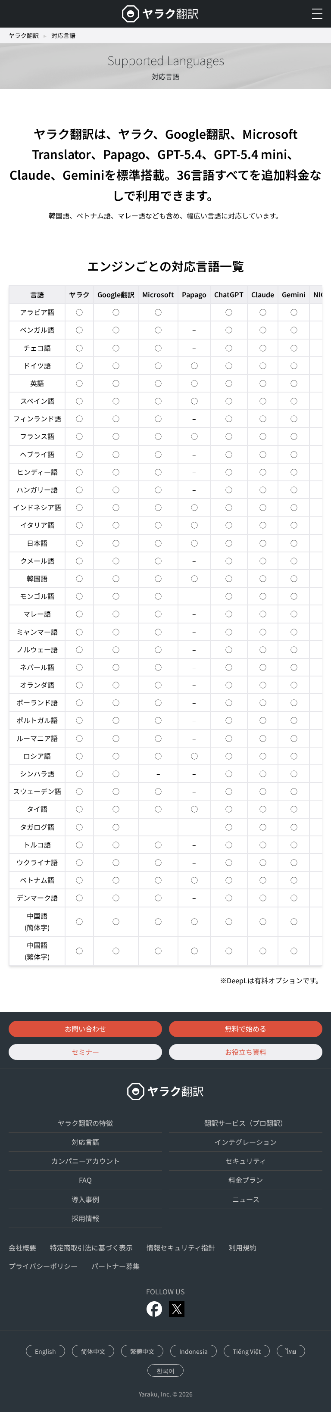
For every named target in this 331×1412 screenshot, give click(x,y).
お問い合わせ (85, 1028)
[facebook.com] (154, 1309)
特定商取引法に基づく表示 (91, 1247)
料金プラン (245, 1180)
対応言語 (85, 1142)
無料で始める (245, 1028)
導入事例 (85, 1199)
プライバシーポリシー (43, 1266)
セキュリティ (245, 1161)
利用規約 (242, 1247)
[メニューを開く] (317, 14)
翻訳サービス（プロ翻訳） (245, 1123)
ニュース (245, 1199)
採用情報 (85, 1218)
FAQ (85, 1180)
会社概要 (22, 1247)
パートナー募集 (115, 1266)
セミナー (85, 1052)
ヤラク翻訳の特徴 (85, 1123)
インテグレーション (246, 1142)
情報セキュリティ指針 (181, 1247)
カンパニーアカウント (85, 1161)
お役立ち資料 (245, 1052)
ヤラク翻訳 (24, 35)
